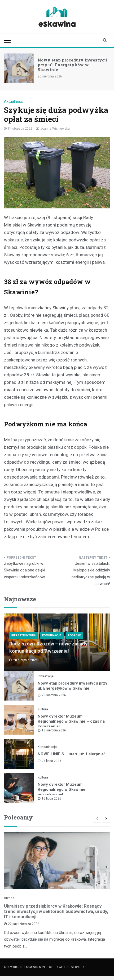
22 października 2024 (23, 924)
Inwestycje (46, 676)
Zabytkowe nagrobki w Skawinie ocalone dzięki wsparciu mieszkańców (24, 570)
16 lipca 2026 (51, 798)
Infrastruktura (23, 635)
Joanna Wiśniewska (55, 128)
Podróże (74, 635)
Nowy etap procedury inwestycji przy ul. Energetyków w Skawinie (72, 64)
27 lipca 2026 (51, 761)
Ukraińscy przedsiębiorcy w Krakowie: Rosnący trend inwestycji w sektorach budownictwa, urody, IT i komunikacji (56, 911)
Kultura (43, 709)
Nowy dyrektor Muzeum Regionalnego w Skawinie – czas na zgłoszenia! (71, 721)
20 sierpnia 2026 (54, 695)
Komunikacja (52, 635)
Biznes (9, 898)
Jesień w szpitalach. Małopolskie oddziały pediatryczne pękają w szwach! (91, 573)
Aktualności (14, 101)
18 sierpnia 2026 (54, 730)
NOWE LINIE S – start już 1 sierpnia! (71, 754)
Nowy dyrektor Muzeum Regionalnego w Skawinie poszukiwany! (61, 789)
